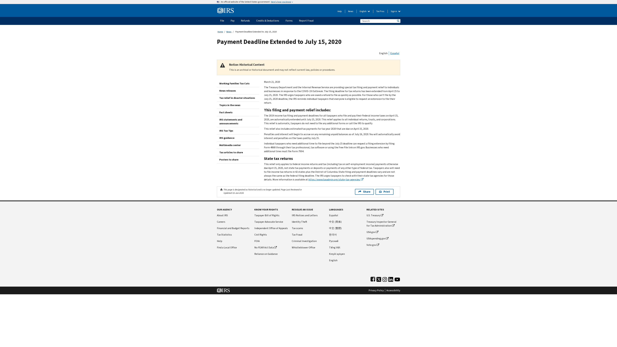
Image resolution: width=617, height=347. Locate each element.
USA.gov (371, 232)
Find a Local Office (227, 247)
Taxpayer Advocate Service (268, 221)
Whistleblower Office (303, 247)
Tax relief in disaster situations (237, 98)
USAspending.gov (376, 238)
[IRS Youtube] (397, 278)
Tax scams (297, 228)
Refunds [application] (245, 20)
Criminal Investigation (304, 241)
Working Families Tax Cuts (234, 83)
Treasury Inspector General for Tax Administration (381, 223)
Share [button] (366, 192)
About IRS (222, 215)
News (350, 11)
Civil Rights (260, 234)
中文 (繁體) (335, 228)
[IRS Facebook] (373, 278)
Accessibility (393, 290)
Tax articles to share (231, 152)
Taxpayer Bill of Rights (266, 215)
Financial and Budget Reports (233, 228)
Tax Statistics (224, 234)
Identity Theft (299, 221)
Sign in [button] (394, 11)
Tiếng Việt (334, 247)
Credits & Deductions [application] (267, 20)
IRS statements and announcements (230, 121)
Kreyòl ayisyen (337, 254)
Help (340, 11)
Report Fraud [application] (306, 20)
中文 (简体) (335, 221)
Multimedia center (230, 145)
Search (398, 21)
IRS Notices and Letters (305, 215)
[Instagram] (384, 278)
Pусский (333, 241)
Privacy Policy (376, 290)
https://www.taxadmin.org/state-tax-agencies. (334, 179)
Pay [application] (232, 20)
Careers (221, 221)
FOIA (257, 241)
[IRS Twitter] (378, 278)
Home (220, 31)
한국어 (333, 234)
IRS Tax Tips (226, 130)
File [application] (222, 20)
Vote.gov (371, 245)
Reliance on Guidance (266, 254)
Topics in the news (229, 105)
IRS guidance (226, 138)
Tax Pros (380, 11)
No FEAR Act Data (264, 247)
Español (394, 53)
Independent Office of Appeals (271, 228)
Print (387, 192)
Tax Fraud (297, 234)
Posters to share (228, 159)
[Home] (225, 9)
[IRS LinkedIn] (390, 278)
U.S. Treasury (373, 215)
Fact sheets (225, 112)
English (363, 11)
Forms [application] (289, 20)
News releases (227, 90)
